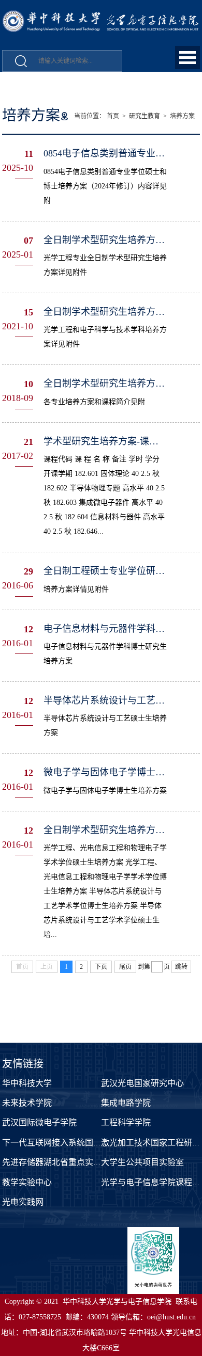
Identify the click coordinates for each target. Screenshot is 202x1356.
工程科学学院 (126, 1122)
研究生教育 (144, 116)
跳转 (181, 966)
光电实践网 (23, 1202)
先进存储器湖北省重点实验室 (56, 1162)
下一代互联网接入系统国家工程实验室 (72, 1142)
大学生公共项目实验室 (142, 1162)
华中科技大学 (27, 1083)
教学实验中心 (27, 1182)
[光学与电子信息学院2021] (101, 16)
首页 (113, 116)
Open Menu (187, 57)
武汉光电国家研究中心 (142, 1083)
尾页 (125, 966)
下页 (101, 966)
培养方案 (182, 116)
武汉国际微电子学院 (39, 1122)
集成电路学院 (126, 1102)
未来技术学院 (27, 1102)
